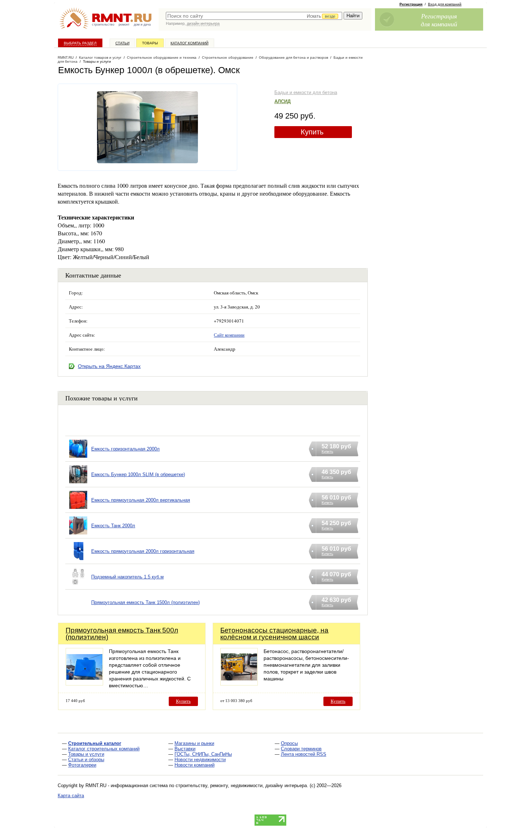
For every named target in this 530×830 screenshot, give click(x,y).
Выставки (185, 748)
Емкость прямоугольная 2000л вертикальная (140, 500)
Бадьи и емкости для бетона (305, 92)
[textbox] (254, 16)
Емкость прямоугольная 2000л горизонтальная (142, 551)
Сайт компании (229, 335)
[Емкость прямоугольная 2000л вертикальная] (78, 509)
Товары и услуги (86, 754)
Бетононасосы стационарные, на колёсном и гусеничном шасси (274, 633)
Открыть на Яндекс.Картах (109, 366)
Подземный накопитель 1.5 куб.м (127, 577)
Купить (312, 132)
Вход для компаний (444, 4)
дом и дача (142, 24)
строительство (103, 24)
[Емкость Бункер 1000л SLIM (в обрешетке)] (78, 483)
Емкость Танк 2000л (113, 525)
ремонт (124, 24)
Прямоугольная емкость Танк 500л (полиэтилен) (122, 633)
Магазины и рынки (194, 743)
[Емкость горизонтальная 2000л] (78, 458)
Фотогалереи (82, 765)
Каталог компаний (189, 43)
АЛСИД (282, 101)
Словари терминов (301, 748)
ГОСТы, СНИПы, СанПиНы (203, 754)
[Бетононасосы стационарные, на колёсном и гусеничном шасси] (239, 683)
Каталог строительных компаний (104, 748)
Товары (150, 43)
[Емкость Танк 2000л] (78, 534)
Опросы (289, 743)
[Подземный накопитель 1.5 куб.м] (78, 586)
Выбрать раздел (80, 43)
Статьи (122, 43)
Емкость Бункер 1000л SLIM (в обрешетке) (138, 474)
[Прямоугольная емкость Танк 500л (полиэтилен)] (84, 683)
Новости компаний (195, 765)
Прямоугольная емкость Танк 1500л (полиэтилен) (145, 602)
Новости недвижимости (200, 759)
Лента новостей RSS (303, 754)
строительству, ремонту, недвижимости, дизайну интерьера (241, 785)
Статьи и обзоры (86, 759)
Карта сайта (71, 795)
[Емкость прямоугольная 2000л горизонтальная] (78, 560)
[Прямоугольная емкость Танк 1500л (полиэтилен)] (78, 611)
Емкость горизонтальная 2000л (125, 449)
